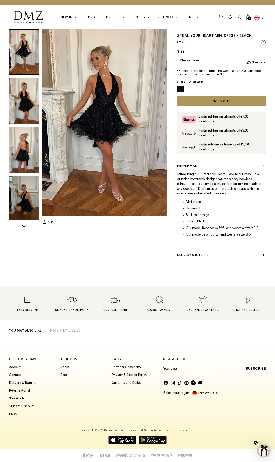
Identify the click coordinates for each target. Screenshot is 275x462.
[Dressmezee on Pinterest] (186, 383)
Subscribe (256, 368)
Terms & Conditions (126, 367)
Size (185, 51)
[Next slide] (262, 336)
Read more (206, 121)
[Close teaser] (256, 443)
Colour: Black (190, 82)
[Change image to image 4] (24, 199)
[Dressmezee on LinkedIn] (193, 383)
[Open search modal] (221, 17)
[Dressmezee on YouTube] (200, 383)
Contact (15, 375)
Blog (63, 375)
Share (52, 222)
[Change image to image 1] (24, 52)
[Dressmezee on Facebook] (165, 383)
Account (15, 367)
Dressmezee (112, 430)
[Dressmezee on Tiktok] (179, 383)
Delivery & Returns (22, 383)
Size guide (259, 62)
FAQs (13, 414)
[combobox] (260, 18)
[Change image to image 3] (24, 150)
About (64, 367)
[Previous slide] (251, 336)
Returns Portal (19, 390)
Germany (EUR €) (208, 393)
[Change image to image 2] (24, 101)
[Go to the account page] (238, 17)
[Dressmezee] (28, 17)
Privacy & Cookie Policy (129, 375)
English (260, 18)
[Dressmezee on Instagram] (172, 383)
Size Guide (17, 398)
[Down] (24, 226)
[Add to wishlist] (263, 42)
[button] (264, 451)
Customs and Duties (127, 383)
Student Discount (21, 406)
